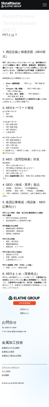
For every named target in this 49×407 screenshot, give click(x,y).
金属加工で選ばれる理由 (11, 356)
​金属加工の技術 (8, 352)
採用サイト (24, 313)
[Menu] (45, 5)
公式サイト (24, 309)
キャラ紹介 (6, 371)
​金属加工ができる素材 (10, 348)
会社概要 (5, 375)
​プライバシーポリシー (10, 367)
